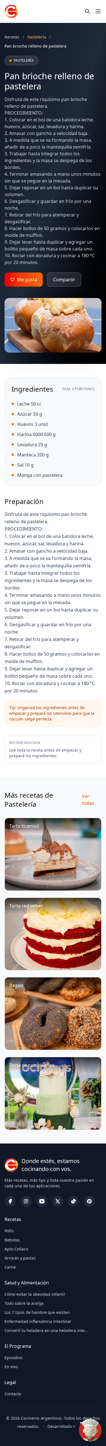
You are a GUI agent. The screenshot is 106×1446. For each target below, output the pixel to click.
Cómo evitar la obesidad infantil (35, 1294)
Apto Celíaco (16, 1249)
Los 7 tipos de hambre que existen (37, 1312)
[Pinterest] (89, 1201)
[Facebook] (10, 1201)
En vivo (11, 1366)
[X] (57, 1201)
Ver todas (88, 799)
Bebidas (12, 1240)
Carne (10, 1267)
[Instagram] (26, 1201)
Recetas (12, 37)
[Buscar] (87, 11)
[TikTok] (73, 1201)
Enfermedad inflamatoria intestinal (38, 1321)
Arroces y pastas (20, 1258)
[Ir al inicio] (11, 11)
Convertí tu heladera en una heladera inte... (46, 1330)
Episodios (14, 1357)
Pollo (9, 1230)
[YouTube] (41, 1201)
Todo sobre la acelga (24, 1303)
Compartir (64, 279)
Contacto (13, 1393)
